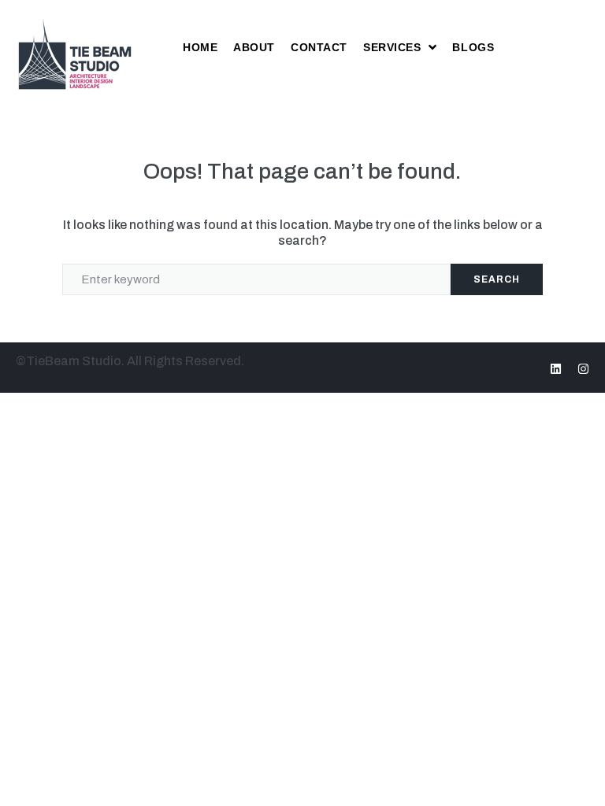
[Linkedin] (556, 369)
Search (496, 279)
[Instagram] (583, 369)
